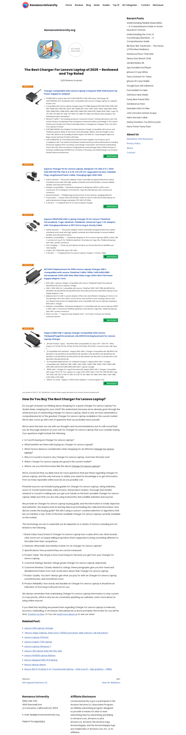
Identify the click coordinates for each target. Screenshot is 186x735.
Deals (97, 5)
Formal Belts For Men (137, 90)
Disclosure (158, 5)
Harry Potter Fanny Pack (139, 126)
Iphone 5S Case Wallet (138, 81)
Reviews (79, 5)
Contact (145, 5)
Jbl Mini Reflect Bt (135, 63)
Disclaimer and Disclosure (140, 139)
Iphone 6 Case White (137, 72)
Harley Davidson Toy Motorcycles (144, 122)
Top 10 (116, 5)
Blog (88, 5)
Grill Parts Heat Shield (137, 94)
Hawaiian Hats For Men (138, 108)
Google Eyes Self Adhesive (140, 85)
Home (69, 5)
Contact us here (36, 614)
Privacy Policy (133, 143)
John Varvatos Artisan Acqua (142, 113)
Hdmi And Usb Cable (137, 117)
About (130, 148)
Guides (106, 5)
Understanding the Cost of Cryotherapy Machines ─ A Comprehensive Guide (140, 38)
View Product (112, 156)
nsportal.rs (39, 721)
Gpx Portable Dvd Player (139, 67)
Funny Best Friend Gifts (138, 99)
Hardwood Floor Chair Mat (140, 54)
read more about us (67, 614)
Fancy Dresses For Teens (139, 76)
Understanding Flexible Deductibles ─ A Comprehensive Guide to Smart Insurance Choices (145, 26)
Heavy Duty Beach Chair (139, 58)
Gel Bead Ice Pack (136, 103)
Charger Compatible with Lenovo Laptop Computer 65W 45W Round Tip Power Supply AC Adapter (80, 92)
